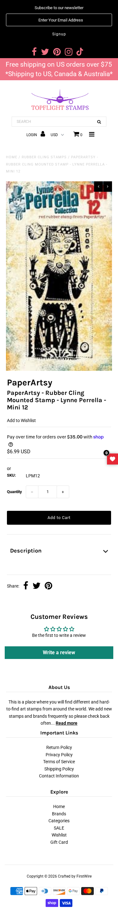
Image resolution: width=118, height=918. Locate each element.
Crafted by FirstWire (75, 876)
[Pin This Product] (48, 586)
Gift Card (59, 842)
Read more (66, 723)
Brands (59, 813)
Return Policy (59, 747)
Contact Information (59, 775)
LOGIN (32, 135)
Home (11, 157)
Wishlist (59, 834)
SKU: (11, 475)
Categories (59, 820)
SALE (59, 827)
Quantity (14, 491)
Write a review (59, 652)
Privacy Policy (59, 754)
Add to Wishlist (21, 420)
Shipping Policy (59, 768)
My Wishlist (112, 459)
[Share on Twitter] (36, 586)
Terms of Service (59, 761)
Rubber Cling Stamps (44, 157)
